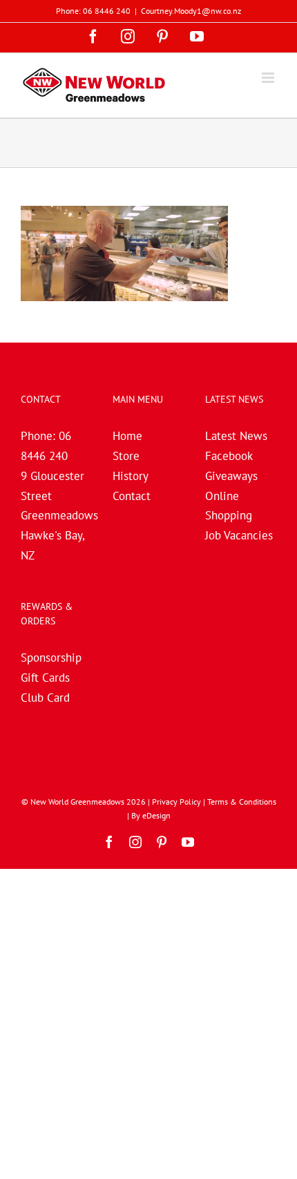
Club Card (45, 697)
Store (126, 455)
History (130, 475)
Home (127, 435)
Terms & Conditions (241, 801)
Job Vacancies (239, 535)
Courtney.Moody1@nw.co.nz (191, 11)
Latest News (236, 435)
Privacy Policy (176, 801)
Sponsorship (51, 657)
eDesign (156, 815)
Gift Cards (45, 677)
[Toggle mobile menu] (269, 77)
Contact (132, 496)
